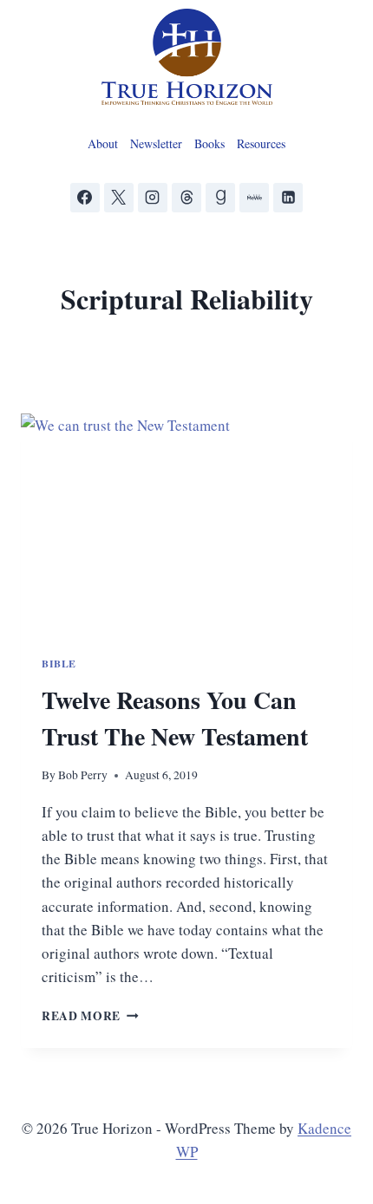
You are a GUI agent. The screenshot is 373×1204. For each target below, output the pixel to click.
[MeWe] (254, 197)
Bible (59, 663)
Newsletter (156, 143)
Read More (90, 1016)
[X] (119, 197)
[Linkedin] (288, 197)
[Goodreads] (220, 197)
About (103, 143)
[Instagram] (152, 197)
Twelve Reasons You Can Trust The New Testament (175, 718)
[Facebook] (85, 197)
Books (209, 143)
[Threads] (186, 197)
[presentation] (186, 524)
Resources (261, 143)
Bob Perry (83, 775)
